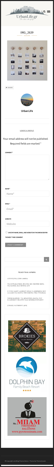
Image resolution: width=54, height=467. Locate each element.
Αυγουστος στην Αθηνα (17, 278)
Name (7, 189)
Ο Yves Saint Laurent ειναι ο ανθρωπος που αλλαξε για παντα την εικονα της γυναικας (26, 292)
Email (7, 204)
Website (8, 219)
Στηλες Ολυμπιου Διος (17, 305)
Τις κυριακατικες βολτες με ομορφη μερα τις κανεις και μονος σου (25, 285)
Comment (9, 152)
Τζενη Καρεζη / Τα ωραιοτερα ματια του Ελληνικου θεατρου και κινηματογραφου (25, 299)
